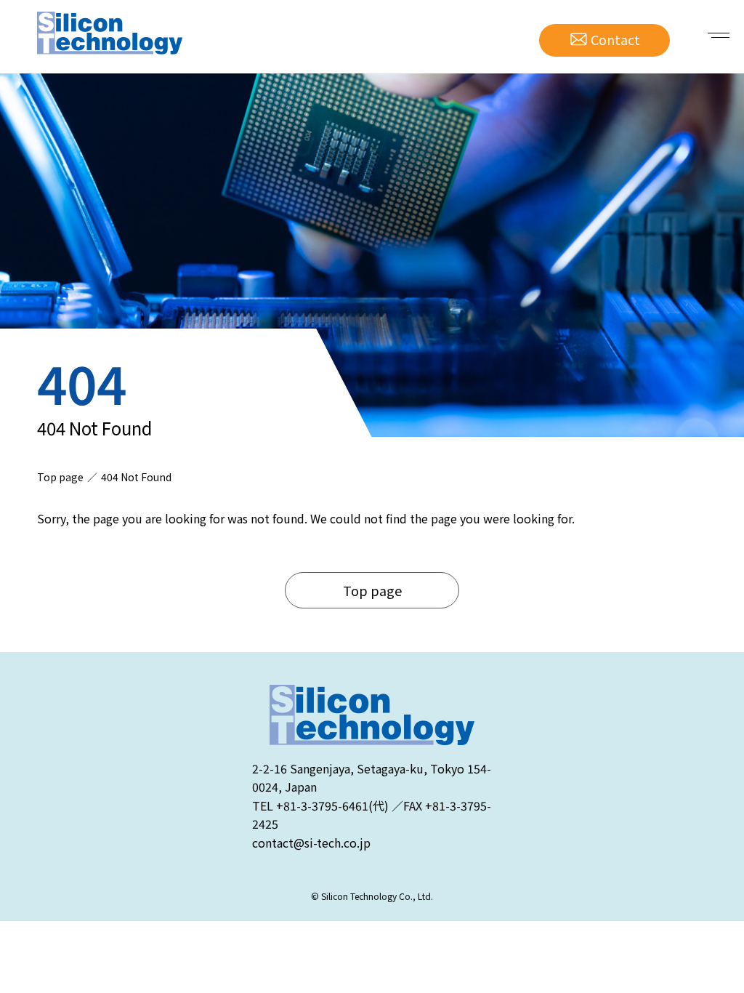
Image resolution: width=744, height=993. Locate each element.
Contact (615, 39)
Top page (372, 590)
